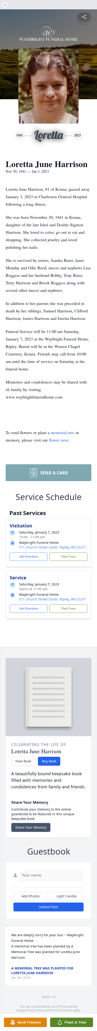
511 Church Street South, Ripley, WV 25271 (52, 547)
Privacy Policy (35, 1010)
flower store (59, 440)
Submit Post (48, 907)
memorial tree (62, 432)
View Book (23, 761)
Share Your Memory (30, 827)
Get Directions (28, 557)
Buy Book (49, 761)
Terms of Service (61, 1010)
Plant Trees (68, 557)
